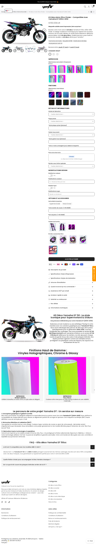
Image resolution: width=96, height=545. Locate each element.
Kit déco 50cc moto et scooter (17, 12)
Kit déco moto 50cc (55, 485)
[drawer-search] (85, 7)
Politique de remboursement (10, 518)
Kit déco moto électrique (56, 496)
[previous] (5, 30)
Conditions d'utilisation (8, 516)
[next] (44, 30)
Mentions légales (53, 524)
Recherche (5, 513)
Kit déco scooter (53, 488)
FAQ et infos (52, 502)
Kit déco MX (52, 491)
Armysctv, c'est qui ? (55, 527)
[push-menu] (2, 7)
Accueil (3, 12)
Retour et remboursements (57, 518)
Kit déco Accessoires (55, 499)
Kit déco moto (53, 494)
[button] (8, 11)
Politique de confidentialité (57, 513)
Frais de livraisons (54, 521)
